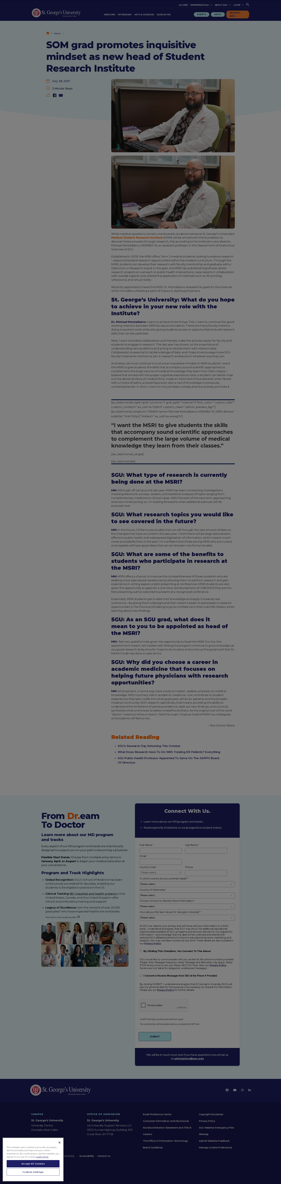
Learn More (42, 1157)
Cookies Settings (33, 1172)
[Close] (59, 1142)
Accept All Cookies (33, 1163)
